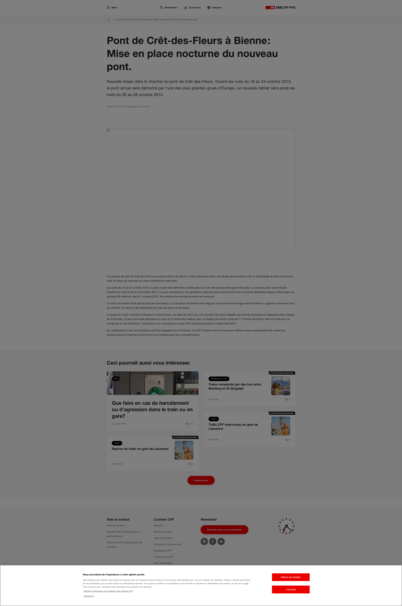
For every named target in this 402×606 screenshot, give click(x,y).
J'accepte (291, 589)
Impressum (89, 596)
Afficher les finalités (291, 577)
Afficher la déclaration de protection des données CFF (108, 591)
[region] (201, 585)
